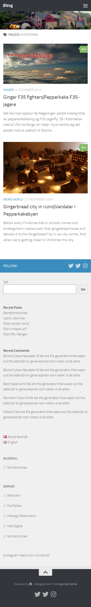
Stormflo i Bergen (15, 334)
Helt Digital (14, 526)
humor (8, 90)
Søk (5, 282)
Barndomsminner (15, 313)
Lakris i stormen (14, 318)
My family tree (17, 467)
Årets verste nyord (16, 324)
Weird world (13, 199)
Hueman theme (67, 584)
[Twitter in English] (71, 265)
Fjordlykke (14, 506)
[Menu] (85, 5)
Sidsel (7, 412)
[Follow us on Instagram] (85, 265)
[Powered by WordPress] (30, 584)
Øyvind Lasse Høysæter (19, 356)
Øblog (8, 5)
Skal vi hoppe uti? (15, 329)
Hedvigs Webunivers (21, 516)
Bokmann (14, 495)
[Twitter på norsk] (78, 265)
